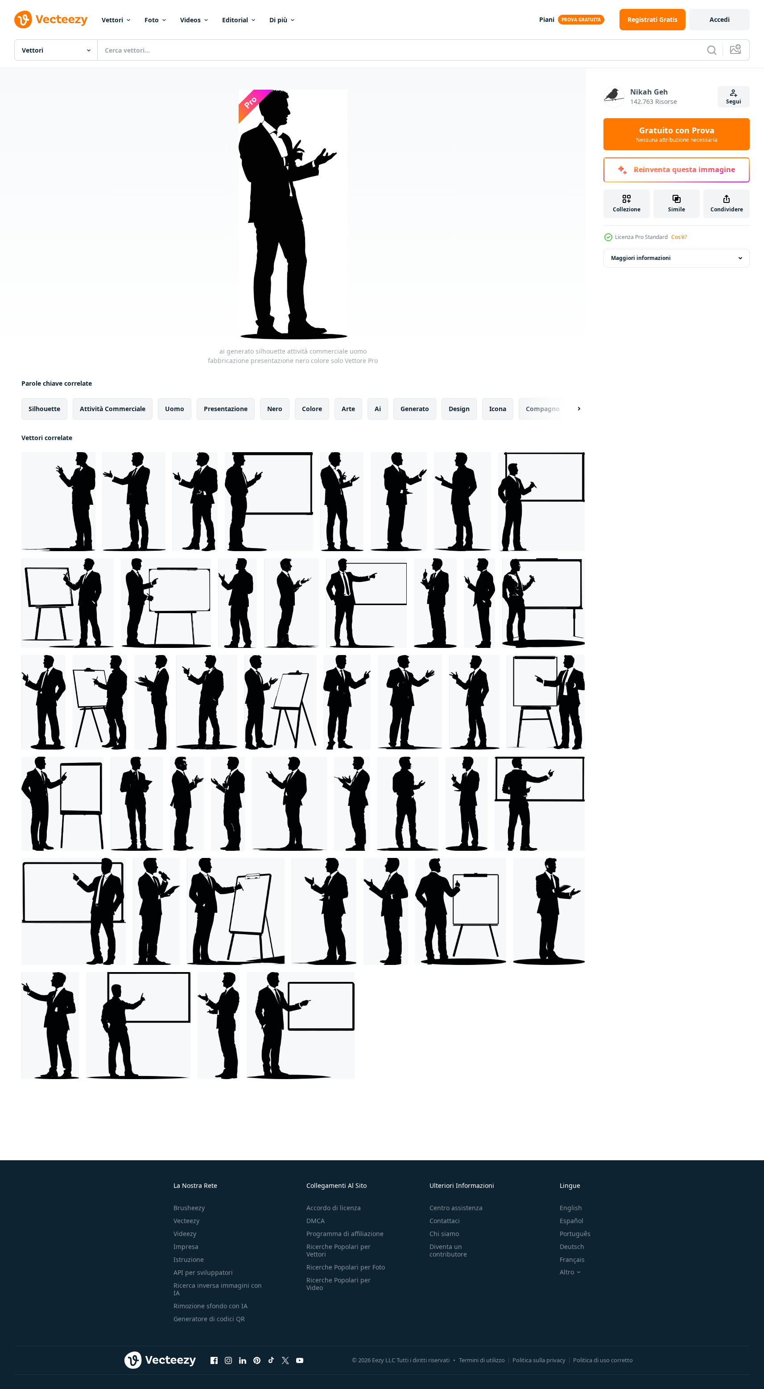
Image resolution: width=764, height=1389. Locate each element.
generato (415, 408)
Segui (733, 101)
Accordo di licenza (333, 1208)
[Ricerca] (711, 50)
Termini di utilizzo (482, 1360)
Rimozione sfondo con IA (210, 1306)
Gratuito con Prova (677, 134)
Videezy (184, 1233)
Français (572, 1259)
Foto (152, 20)
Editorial (235, 20)
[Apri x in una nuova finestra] (285, 1360)
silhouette (44, 408)
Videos (190, 20)
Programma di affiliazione (345, 1233)
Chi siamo (444, 1233)
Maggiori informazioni (641, 258)
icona (497, 408)
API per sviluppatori (203, 1272)
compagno (543, 408)
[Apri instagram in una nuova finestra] (228, 1360)
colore (312, 408)
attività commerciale (112, 408)
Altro (567, 1272)
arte (348, 408)
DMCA (315, 1220)
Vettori (112, 20)
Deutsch (572, 1246)
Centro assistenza (456, 1208)
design (459, 408)
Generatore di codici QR (209, 1319)
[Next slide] (571, 409)
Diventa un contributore (448, 1250)
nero (274, 408)
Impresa (185, 1246)
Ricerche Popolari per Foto (345, 1267)
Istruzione (188, 1259)
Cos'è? (679, 237)
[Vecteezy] (50, 20)
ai (378, 408)
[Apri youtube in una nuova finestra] (299, 1360)
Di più (278, 20)
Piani (546, 19)
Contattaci (444, 1220)
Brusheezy (189, 1208)
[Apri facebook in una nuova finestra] (214, 1360)
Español (571, 1220)
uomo (174, 408)
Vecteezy (186, 1220)
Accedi (720, 19)
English (571, 1208)
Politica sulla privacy (539, 1360)
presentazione (226, 408)
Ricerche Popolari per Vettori (338, 1250)
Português (575, 1233)
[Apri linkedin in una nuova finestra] (242, 1360)
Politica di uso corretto (603, 1360)
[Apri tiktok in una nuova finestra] (271, 1360)
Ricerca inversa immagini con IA (217, 1289)
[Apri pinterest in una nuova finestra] (256, 1360)
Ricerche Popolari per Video (338, 1284)
